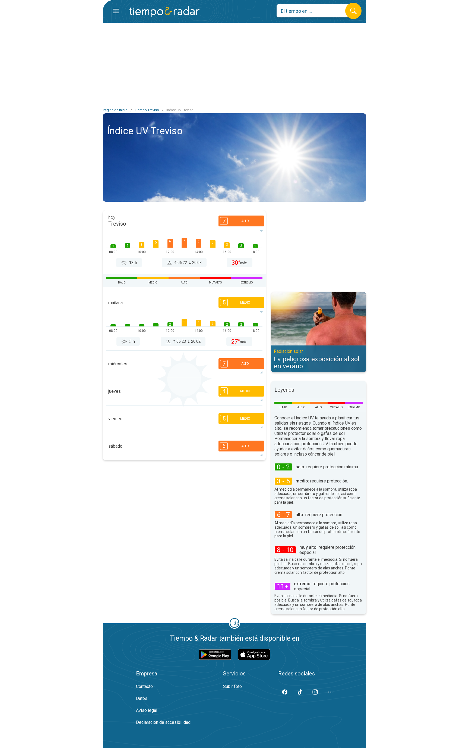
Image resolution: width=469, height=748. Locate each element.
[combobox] (315, 10)
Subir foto (232, 686)
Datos (141, 698)
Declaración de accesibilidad (163, 722)
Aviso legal (146, 710)
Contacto (144, 686)
